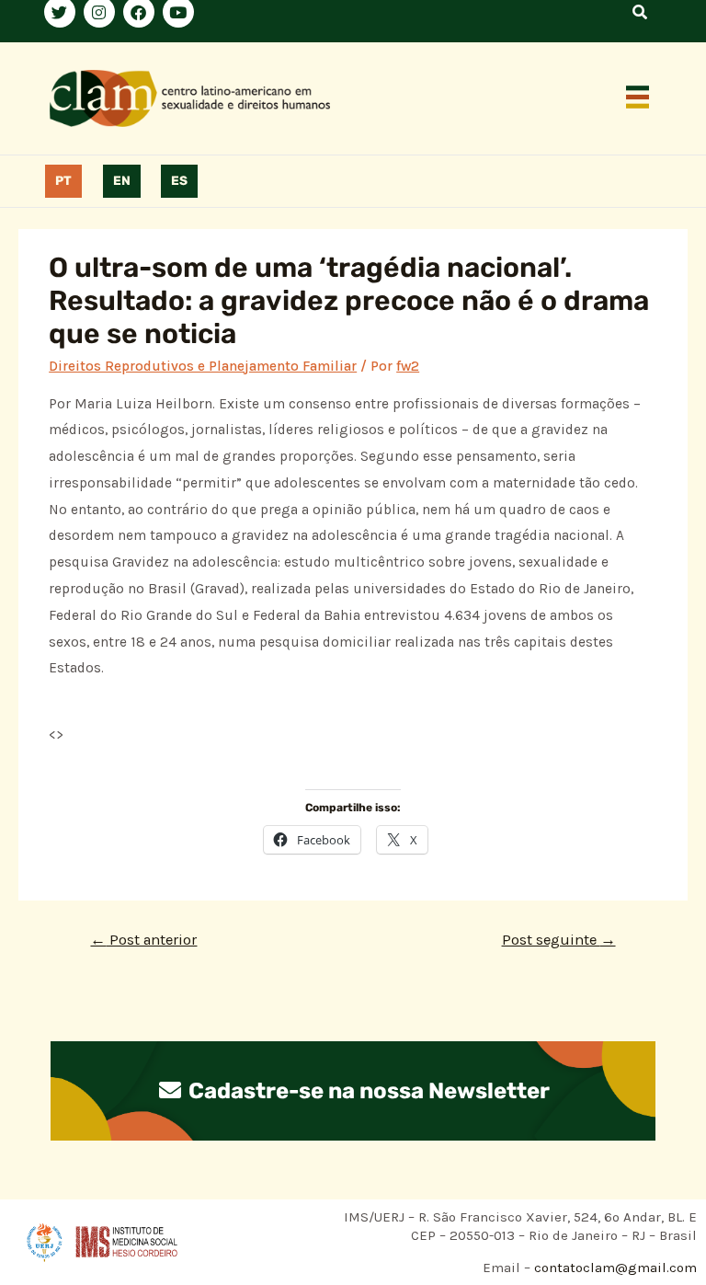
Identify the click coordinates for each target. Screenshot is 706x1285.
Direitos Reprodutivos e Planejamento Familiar (203, 366)
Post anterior (143, 939)
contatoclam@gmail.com (613, 1267)
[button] (638, 98)
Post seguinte (559, 939)
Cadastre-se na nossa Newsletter (367, 1091)
